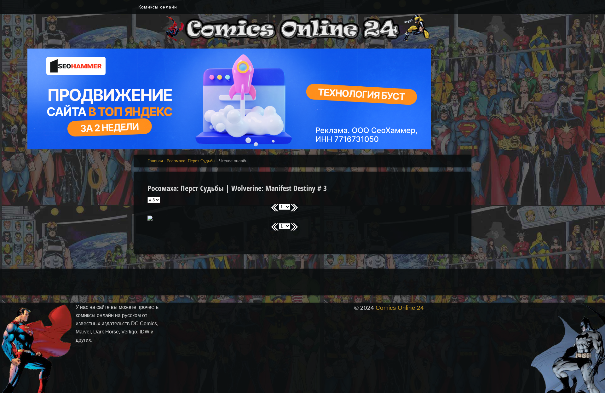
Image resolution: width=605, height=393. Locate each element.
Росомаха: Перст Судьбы (191, 161)
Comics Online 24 (400, 307)
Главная (155, 161)
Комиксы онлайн (157, 6)
